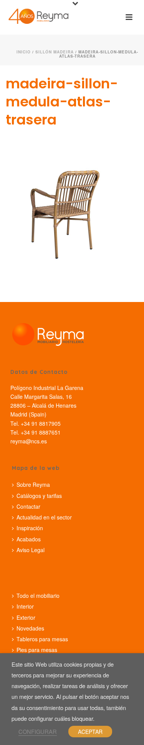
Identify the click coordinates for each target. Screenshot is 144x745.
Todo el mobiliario (38, 595)
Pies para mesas (37, 650)
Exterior (26, 617)
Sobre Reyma (33, 484)
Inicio (24, 52)
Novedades (30, 628)
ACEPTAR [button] (90, 731)
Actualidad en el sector (44, 517)
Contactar (28, 506)
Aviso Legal (31, 550)
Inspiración (30, 528)
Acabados (29, 539)
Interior (25, 606)
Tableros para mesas (42, 639)
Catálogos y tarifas (39, 495)
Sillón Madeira (54, 52)
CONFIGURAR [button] (37, 731)
